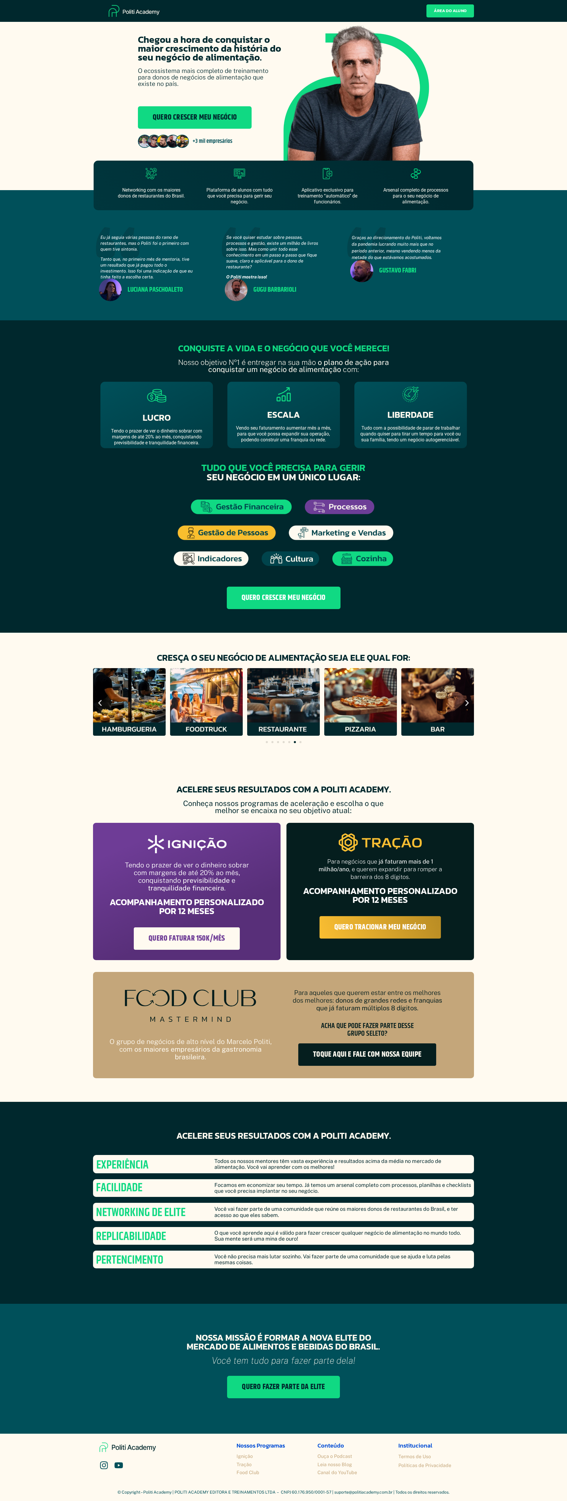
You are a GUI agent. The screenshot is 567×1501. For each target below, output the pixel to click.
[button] (100, 703)
